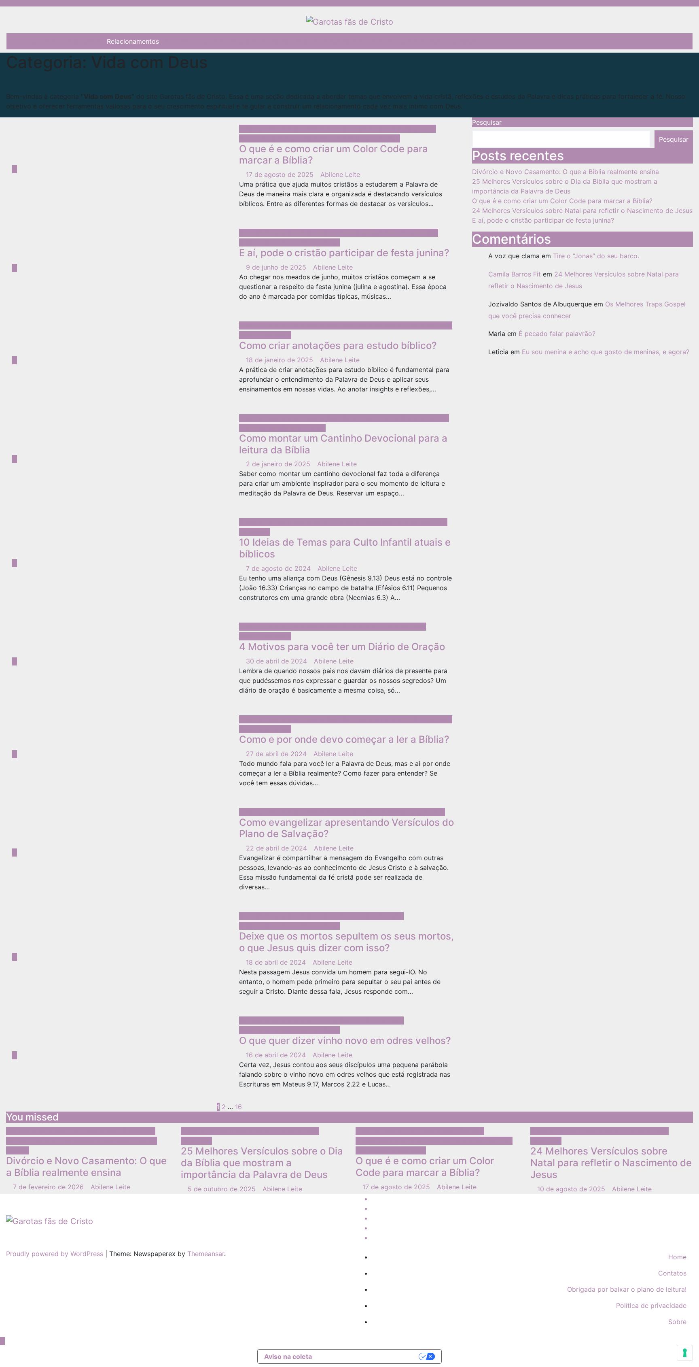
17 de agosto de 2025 (281, 174)
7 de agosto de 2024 (279, 568)
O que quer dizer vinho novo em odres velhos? (345, 1040)
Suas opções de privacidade (369, 1356)
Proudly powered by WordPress (55, 1254)
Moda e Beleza (293, 41)
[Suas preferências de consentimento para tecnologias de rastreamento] (685, 1353)
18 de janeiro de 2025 (280, 360)
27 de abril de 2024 (277, 754)
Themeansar (205, 1254)
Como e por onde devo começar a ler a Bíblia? (344, 739)
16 (238, 1107)
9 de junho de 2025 (277, 267)
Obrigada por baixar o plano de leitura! (626, 1289)
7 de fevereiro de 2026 (49, 1187)
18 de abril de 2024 (277, 962)
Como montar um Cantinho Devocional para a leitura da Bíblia (343, 444)
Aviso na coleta (288, 1356)
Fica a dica (248, 41)
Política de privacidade (651, 1305)
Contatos (462, 41)
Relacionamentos (133, 41)
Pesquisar (487, 122)
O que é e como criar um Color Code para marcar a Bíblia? (333, 154)
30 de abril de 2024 (277, 661)
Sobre (52, 41)
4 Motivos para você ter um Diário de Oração (342, 647)
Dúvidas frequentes (195, 41)
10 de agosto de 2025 (572, 1189)
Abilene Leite (340, 174)
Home (677, 1257)
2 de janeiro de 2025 (279, 464)
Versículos (196, 1141)
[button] (680, 41)
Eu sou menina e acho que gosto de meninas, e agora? (605, 352)
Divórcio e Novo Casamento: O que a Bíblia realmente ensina (565, 172)
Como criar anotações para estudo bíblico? (338, 345)
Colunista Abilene (315, 129)
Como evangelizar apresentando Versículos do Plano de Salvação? (346, 828)
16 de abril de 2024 (277, 1055)
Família (18, 1141)
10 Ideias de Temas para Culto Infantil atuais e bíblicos (345, 548)
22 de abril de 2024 (277, 848)
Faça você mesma (371, 418)
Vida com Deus (263, 129)
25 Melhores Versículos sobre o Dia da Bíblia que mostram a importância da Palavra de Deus (262, 1162)
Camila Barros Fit (514, 274)
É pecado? (84, 41)
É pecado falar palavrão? (557, 334)
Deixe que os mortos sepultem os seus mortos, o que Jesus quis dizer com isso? (346, 942)
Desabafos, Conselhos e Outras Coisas (382, 41)
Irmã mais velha (323, 138)
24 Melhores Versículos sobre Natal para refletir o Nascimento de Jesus (582, 210)
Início (29, 41)
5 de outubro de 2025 (223, 1189)
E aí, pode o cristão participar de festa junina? (344, 253)
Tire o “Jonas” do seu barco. (596, 256)
